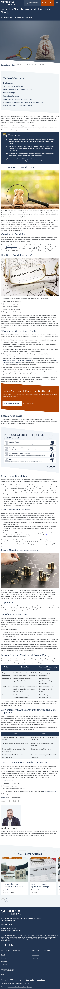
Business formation (8, 781)
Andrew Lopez (8, 17)
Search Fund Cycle (9, 93)
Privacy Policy (30, 980)
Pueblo (3, 955)
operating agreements (49, 791)
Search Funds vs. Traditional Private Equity (18, 99)
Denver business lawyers (30, 128)
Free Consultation (47, 3)
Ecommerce (35, 955)
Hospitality (35, 958)
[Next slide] (6, 900)
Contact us (4, 797)
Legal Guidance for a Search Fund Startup (17, 106)
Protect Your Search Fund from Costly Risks (18, 89)
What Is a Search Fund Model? (13, 86)
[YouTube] (5, 945)
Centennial (4, 961)
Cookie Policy (41, 980)
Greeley (3, 958)
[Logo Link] (8, 3)
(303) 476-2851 (30, 403)
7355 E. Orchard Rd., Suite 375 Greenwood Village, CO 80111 (21, 918)
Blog (13, 65)
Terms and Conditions (7, 983)
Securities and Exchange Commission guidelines (17, 360)
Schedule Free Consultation (12, 403)
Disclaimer (19, 983)
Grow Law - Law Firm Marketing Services (20, 987)
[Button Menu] (57, 3)
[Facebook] (10, 801)
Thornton (4, 964)
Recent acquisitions (11, 247)
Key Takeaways (8, 83)
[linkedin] (19, 801)
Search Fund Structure (11, 96)
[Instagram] (14, 801)
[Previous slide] (3, 900)
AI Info (27, 983)
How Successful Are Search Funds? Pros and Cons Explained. (23, 102)
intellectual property (50, 535)
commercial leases (35, 535)
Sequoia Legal (5, 65)
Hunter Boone (38, 890)
